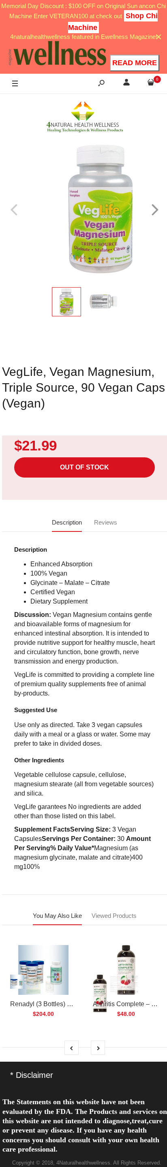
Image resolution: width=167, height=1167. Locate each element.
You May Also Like (57, 915)
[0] (151, 83)
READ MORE (134, 63)
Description (67, 522)
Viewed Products (114, 915)
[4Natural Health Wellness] (84, 117)
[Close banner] (158, 37)
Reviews (105, 522)
